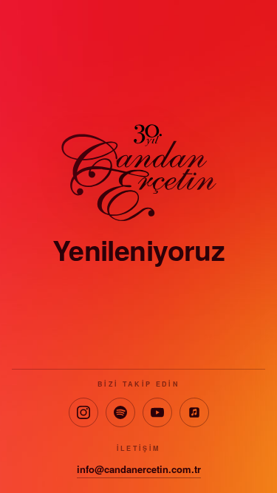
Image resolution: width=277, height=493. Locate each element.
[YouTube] (157, 412)
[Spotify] (120, 412)
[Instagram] (83, 412)
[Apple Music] (194, 412)
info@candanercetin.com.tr (139, 469)
